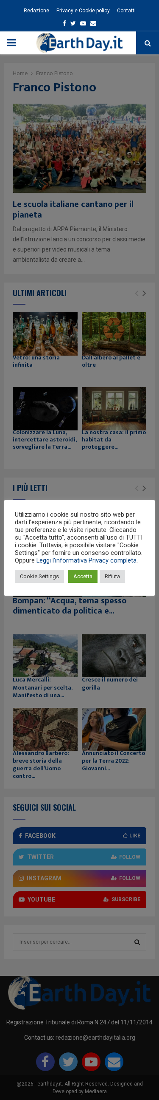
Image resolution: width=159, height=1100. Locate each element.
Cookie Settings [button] (39, 576)
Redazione (36, 11)
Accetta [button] (82, 576)
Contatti (126, 11)
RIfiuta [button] (112, 576)
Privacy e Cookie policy (83, 11)
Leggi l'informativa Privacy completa (86, 560)
